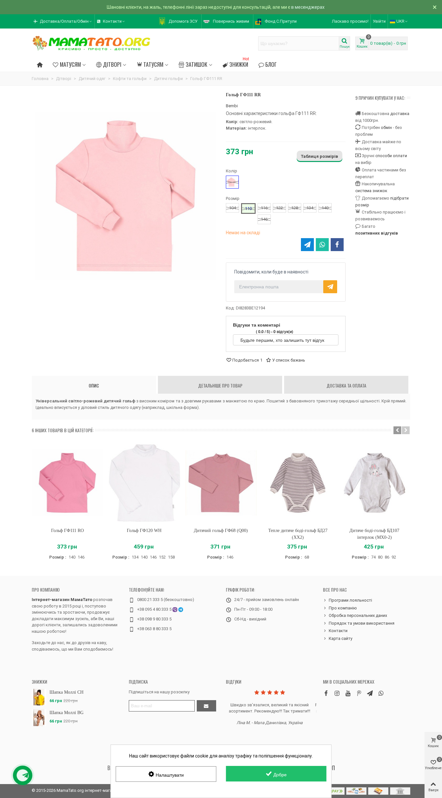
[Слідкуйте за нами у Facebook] (326, 693)
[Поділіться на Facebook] (337, 244)
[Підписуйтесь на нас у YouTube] (348, 693)
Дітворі (112, 64)
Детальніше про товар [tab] (220, 385)
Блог (271, 64)
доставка (399, 113)
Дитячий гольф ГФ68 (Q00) (221, 530)
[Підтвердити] (206, 705)
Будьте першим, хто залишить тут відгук (283, 340)
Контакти (338, 630)
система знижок (371, 190)
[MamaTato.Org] (91, 43)
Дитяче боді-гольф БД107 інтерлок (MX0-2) (374, 534)
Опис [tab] (94, 385)
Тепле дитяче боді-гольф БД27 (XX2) (297, 534)
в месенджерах (308, 7)
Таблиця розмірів (319, 156)
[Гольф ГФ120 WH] (144, 483)
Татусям (153, 64)
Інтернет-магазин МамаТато (62, 599)
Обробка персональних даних (358, 615)
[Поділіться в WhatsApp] (322, 244)
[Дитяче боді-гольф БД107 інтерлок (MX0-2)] (374, 483)
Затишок (196, 64)
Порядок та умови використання (361, 623)
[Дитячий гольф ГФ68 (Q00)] (221, 483)
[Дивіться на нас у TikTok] (359, 693)
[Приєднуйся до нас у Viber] (381, 693)
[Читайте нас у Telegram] (370, 693)
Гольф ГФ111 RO (67, 530)
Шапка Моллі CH (66, 692)
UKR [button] (400, 21)
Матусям (70, 64)
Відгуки (233, 681)
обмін (386, 127)
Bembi (232, 105)
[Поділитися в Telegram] (307, 244)
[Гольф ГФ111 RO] (67, 483)
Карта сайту (340, 638)
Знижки (239, 63)
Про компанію (46, 589)
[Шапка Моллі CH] (39, 697)
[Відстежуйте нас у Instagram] (337, 693)
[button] (63, 21)
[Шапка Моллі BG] (39, 717)
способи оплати (391, 155)
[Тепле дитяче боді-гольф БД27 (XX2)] (298, 483)
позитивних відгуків (376, 233)
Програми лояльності (350, 600)
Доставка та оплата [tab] (346, 385)
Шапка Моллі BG (66, 712)
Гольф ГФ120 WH (144, 530)
